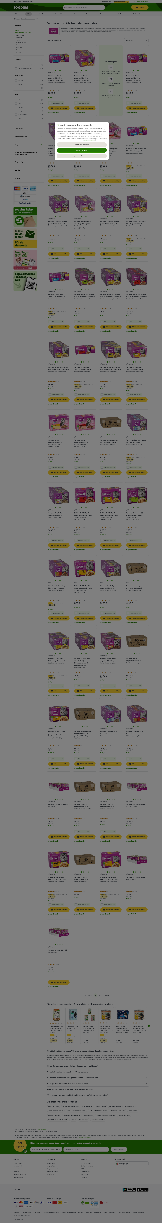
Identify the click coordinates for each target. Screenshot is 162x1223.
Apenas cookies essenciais (82, 156)
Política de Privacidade (89, 140)
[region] (82, 141)
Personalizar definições (82, 145)
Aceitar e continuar (81, 150)
